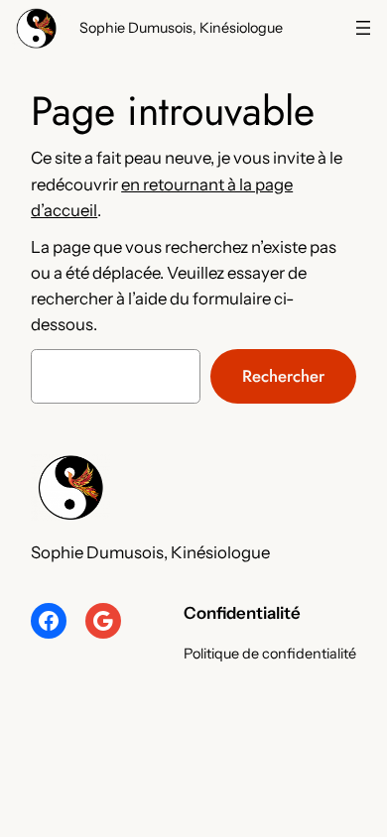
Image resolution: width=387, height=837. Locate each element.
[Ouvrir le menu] (363, 28)
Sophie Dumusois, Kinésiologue (181, 28)
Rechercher (283, 376)
